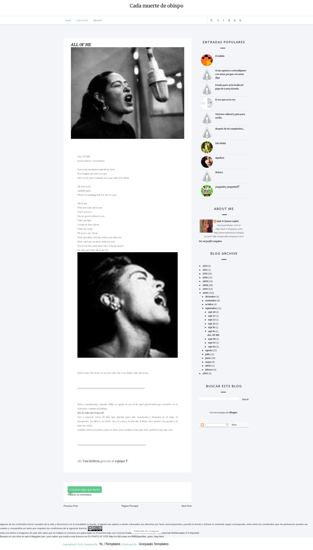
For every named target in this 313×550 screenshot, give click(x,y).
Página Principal (129, 506)
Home (68, 20)
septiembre (211, 308)
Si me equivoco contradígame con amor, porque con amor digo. (230, 74)
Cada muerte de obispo (156, 6)
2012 (205, 269)
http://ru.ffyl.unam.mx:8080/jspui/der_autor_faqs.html (136, 536)
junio (208, 358)
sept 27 (212, 315)
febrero (209, 369)
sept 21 (212, 323)
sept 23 (212, 319)
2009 (205, 281)
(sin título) (220, 143)
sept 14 (211, 331)
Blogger (233, 412)
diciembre (210, 296)
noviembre (211, 300)
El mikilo (219, 56)
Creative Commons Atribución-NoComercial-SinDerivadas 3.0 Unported (162, 533)
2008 (205, 285)
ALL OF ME (81, 44)
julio (207, 354)
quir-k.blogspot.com (35, 536)
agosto (209, 350)
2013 (205, 265)
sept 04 (212, 346)
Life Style (82, 20)
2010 (205, 277)
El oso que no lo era (225, 99)
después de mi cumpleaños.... (230, 128)
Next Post (187, 506)
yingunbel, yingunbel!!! (227, 186)
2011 (205, 273)
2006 (205, 292)
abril (208, 365)
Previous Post (71, 506)
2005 (205, 373)
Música (219, 172)
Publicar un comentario (79, 494)
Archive (97, 20)
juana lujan (86, 533)
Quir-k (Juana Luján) (228, 221)
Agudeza (219, 157)
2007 (205, 288)
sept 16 (211, 327)
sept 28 (212, 312)
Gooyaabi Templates (154, 544)
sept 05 (212, 342)
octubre (209, 304)
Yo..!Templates (109, 544)
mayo (208, 362)
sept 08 (212, 338)
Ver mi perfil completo (210, 241)
